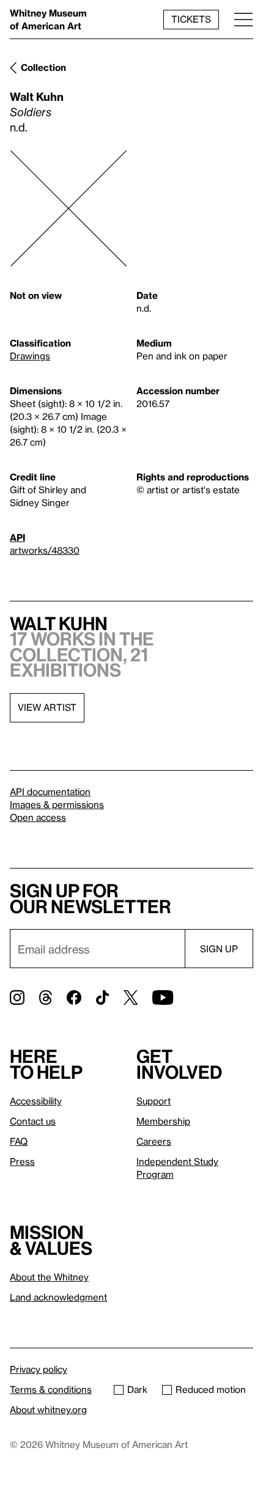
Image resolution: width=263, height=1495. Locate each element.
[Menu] (243, 19)
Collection (43, 67)
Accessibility (36, 1100)
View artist (47, 707)
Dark (137, 1389)
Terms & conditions (51, 1389)
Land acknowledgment (58, 1296)
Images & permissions (57, 804)
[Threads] (45, 997)
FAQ (19, 1141)
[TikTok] (102, 997)
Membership (163, 1120)
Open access (38, 817)
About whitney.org (48, 1409)
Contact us (33, 1120)
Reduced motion (211, 1389)
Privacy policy (38, 1369)
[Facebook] (74, 997)
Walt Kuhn (37, 96)
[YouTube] (162, 997)
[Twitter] (130, 997)
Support (153, 1100)
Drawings (30, 355)
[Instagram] (17, 997)
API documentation (50, 791)
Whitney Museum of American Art (48, 19)
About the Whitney (49, 1276)
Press (22, 1161)
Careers (153, 1141)
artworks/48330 (45, 550)
